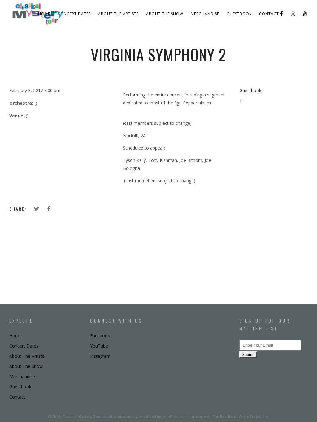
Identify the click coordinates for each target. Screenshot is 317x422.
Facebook (100, 336)
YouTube (99, 346)
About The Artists (118, 13)
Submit (248, 354)
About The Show (164, 13)
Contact (269, 13)
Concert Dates (74, 13)
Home (44, 13)
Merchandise (205, 13)
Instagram (100, 356)
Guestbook (239, 13)
